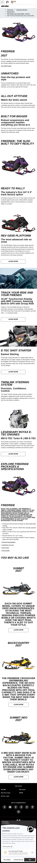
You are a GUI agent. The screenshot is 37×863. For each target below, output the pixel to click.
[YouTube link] (10, 807)
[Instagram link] (18, 811)
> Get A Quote (5, 547)
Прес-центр (22, 789)
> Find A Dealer (5, 550)
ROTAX (21, 792)
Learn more (18, 630)
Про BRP (3, 789)
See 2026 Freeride (6, 66)
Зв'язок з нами (5, 796)
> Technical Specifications (8, 542)
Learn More (13, 261)
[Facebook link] (4, 807)
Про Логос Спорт (5, 792)
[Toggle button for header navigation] (2, 2)
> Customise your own (7, 545)
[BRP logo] (7, 2)
